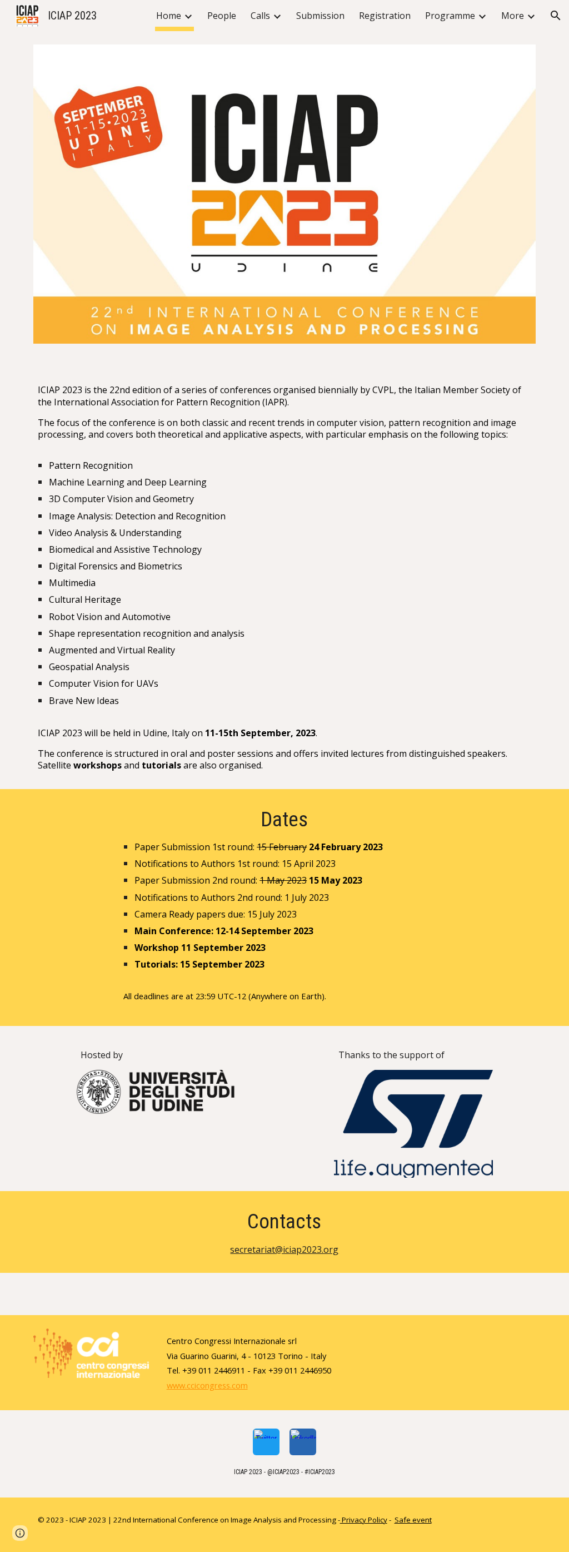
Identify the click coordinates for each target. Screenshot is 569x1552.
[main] (284, 572)
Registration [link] (385, 15)
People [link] (221, 15)
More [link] (512, 15)
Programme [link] (450, 15)
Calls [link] (260, 15)
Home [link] (168, 15)
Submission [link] (320, 15)
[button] (555, 15)
